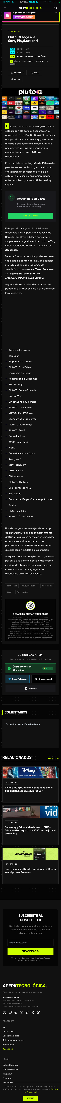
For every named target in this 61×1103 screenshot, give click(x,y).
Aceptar (30, 1098)
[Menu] (5, 8)
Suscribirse (29, 951)
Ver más (52, 758)
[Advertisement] (30, 326)
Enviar (17, 79)
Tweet (37, 73)
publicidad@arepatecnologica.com (23, 1006)
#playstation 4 (29, 586)
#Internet (12, 586)
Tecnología (8, 1044)
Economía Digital (11, 1036)
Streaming (14, 31)
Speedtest (8, 1049)
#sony (9, 592)
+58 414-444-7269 (14, 1003)
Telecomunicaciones (13, 1040)
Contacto (7, 1078)
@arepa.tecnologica (24, 17)
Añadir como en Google (29, 62)
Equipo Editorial (10, 1069)
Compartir (19, 73)
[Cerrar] (56, 12)
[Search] (56, 8)
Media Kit (7, 1074)
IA (4, 1027)
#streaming (22, 592)
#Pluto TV (47, 586)
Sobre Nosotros (10, 1065)
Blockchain (8, 1031)
